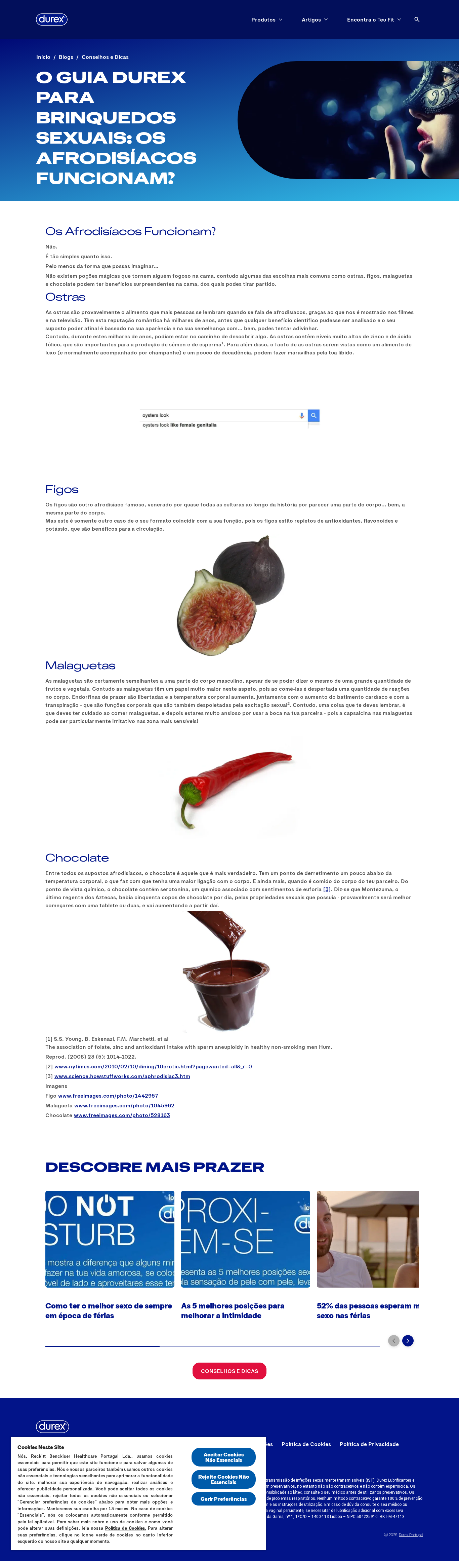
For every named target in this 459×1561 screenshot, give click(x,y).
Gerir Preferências (224, 1498)
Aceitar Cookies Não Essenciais (224, 1457)
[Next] (408, 1340)
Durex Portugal (411, 1534)
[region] (138, 1493)
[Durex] (52, 19)
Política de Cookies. (126, 1528)
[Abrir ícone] (417, 19)
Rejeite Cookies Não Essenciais (223, 1479)
